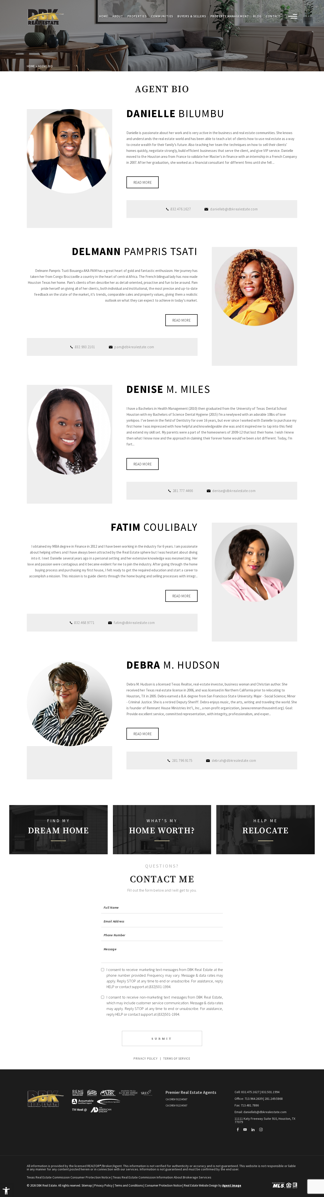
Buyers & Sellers (191, 16)
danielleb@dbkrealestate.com (234, 209)
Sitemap (87, 1185)
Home (103, 16)
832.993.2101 (85, 347)
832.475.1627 (250, 1092)
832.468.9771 (84, 622)
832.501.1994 (270, 1092)
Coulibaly (154, 527)
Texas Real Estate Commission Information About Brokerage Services (162, 1177)
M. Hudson (173, 665)
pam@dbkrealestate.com (134, 347)
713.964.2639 (254, 1098)
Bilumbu (175, 113)
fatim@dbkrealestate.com (134, 622)
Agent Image (231, 1185)
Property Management (229, 16)
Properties (137, 16)
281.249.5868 (274, 1098)
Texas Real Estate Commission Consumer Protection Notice (69, 1177)
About (117, 16)
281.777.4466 (183, 490)
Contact (273, 16)
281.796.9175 (182, 760)
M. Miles (168, 389)
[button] (6, 1191)
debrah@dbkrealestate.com (234, 760)
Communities (162, 16)
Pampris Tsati (135, 251)
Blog (257, 16)
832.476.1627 (181, 209)
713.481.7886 (250, 1105)
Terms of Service (176, 1058)
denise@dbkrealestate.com (233, 490)
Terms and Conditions (129, 1185)
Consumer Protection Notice (163, 1185)
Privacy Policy (145, 1058)
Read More (143, 182)
